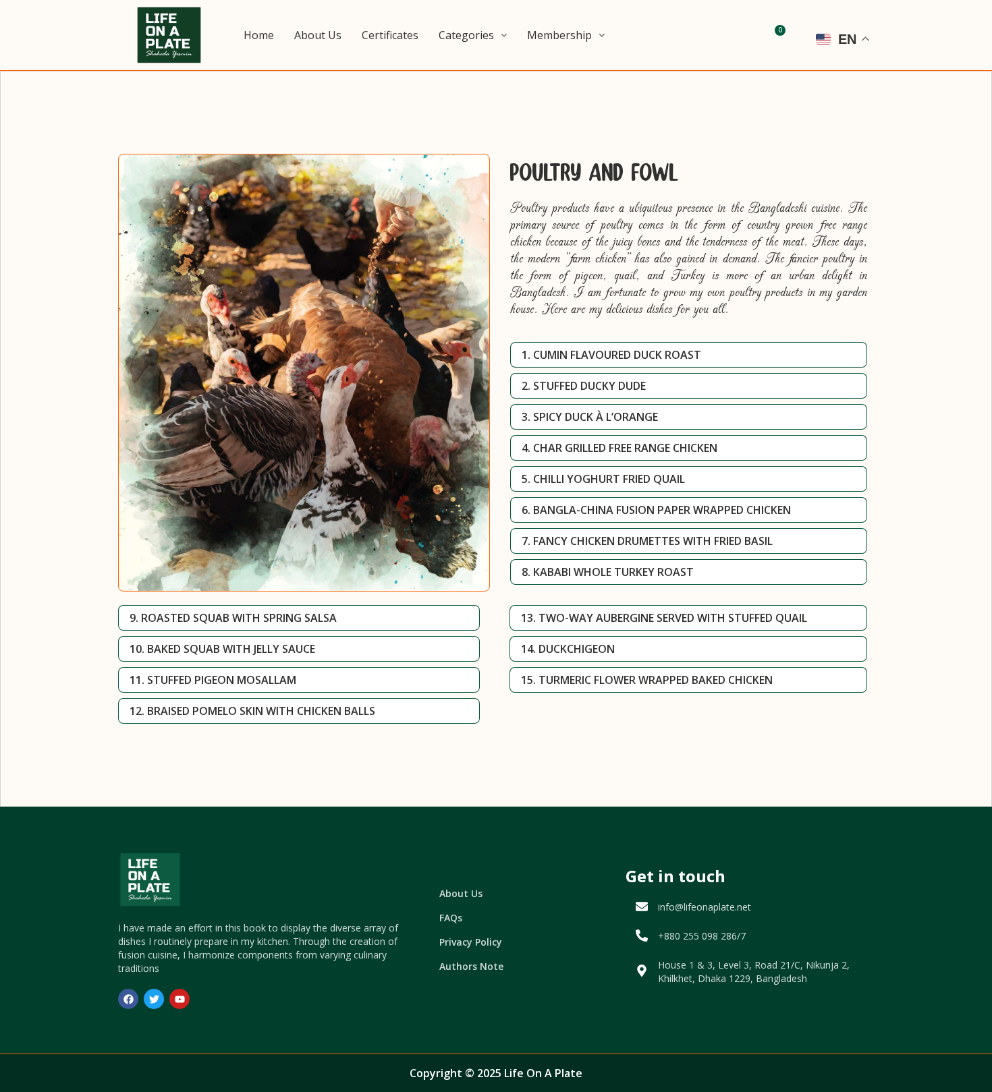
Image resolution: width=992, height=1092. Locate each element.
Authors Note (471, 966)
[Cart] (776, 35)
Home (259, 35)
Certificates (390, 35)
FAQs (450, 917)
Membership (559, 35)
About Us (317, 35)
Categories (466, 35)
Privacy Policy (470, 942)
